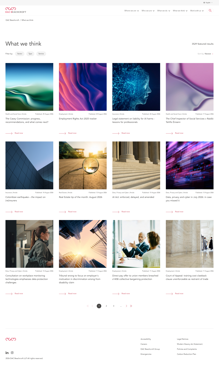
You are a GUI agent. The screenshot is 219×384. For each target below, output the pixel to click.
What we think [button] (179, 11)
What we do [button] (162, 11)
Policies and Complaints (187, 349)
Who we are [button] (147, 11)
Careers (144, 344)
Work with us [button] (195, 11)
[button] (210, 10)
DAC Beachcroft (12, 20)
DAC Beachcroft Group (150, 349)
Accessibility (146, 339)
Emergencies (146, 354)
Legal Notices (182, 339)
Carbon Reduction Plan (186, 354)
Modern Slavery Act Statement (190, 344)
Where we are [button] (130, 11)
